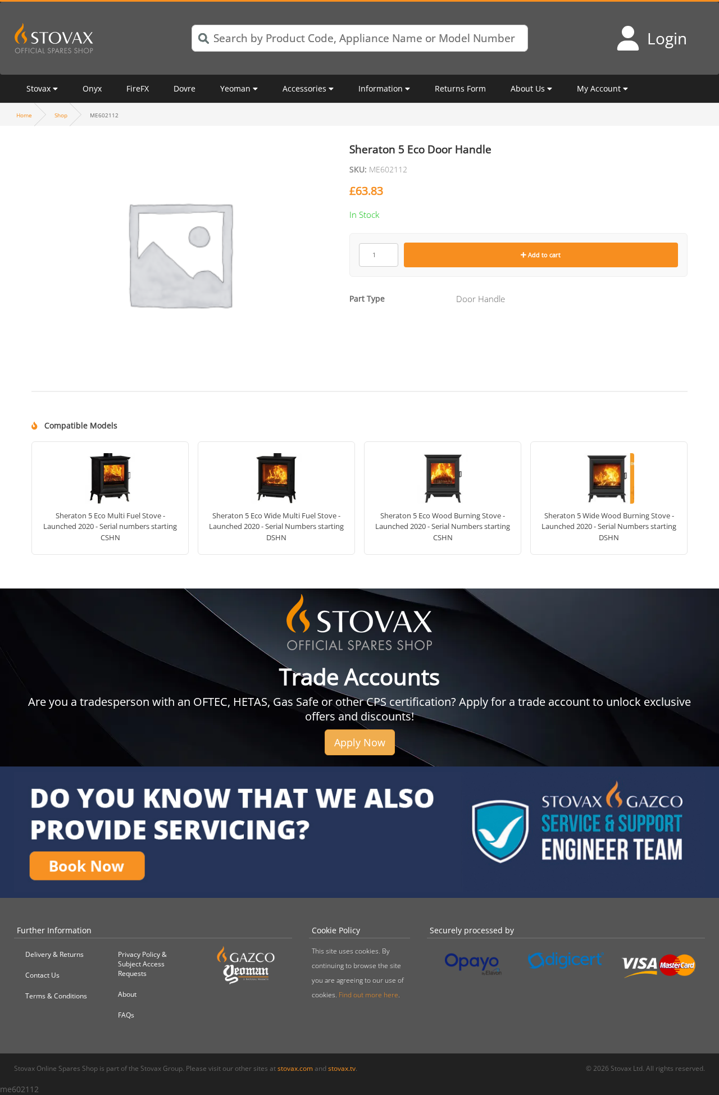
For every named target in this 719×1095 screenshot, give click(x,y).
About (127, 994)
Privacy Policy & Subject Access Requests (142, 964)
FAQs (126, 1015)
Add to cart (543, 254)
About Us (528, 88)
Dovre (184, 88)
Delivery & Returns (54, 954)
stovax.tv (342, 1068)
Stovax (38, 88)
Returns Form (460, 88)
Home (24, 115)
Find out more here (368, 995)
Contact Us (42, 975)
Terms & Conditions (56, 996)
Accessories (304, 88)
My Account (599, 88)
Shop (60, 115)
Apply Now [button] (359, 742)
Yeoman (235, 88)
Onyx (92, 88)
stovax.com (295, 1068)
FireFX (137, 88)
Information (380, 88)
